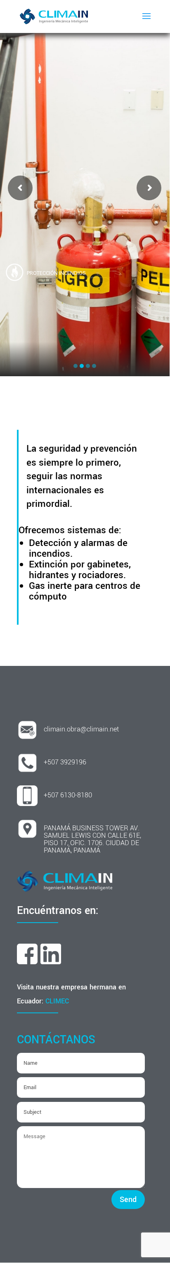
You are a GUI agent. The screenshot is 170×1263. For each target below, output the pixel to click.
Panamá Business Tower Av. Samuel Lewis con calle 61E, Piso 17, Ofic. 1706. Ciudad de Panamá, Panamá (92, 839)
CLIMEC (57, 1001)
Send (128, 1199)
